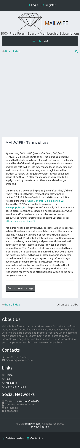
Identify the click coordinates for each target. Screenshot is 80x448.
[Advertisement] (40, 97)
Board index (12, 304)
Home (9, 374)
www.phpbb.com (15, 207)
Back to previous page (20, 288)
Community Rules (16, 386)
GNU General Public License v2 (45, 200)
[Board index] (40, 22)
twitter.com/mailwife (27, 401)
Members (11, 382)
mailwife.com (32, 423)
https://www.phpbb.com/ (20, 221)
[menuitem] (43, 41)
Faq (8, 378)
